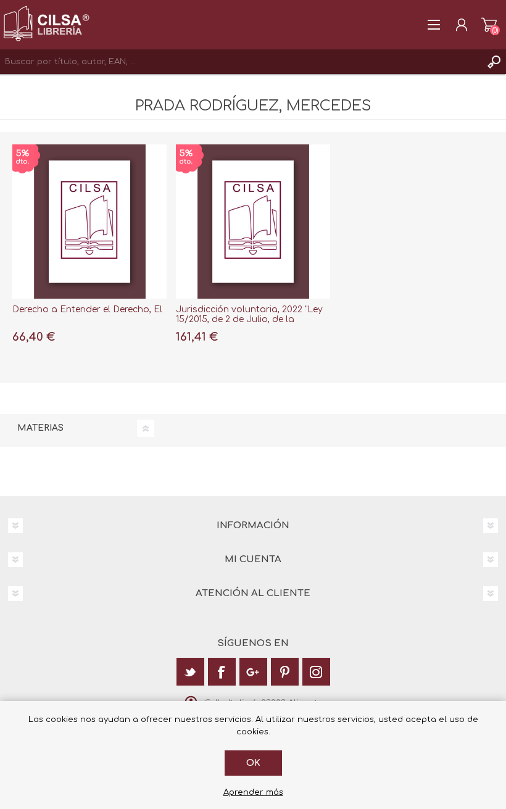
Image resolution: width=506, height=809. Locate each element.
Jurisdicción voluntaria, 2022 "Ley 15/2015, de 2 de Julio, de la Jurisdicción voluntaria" (249, 320)
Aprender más (253, 792)
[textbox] (240, 61)
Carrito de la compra (489, 24)
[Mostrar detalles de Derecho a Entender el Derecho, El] (89, 221)
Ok (253, 763)
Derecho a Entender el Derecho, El (87, 309)
